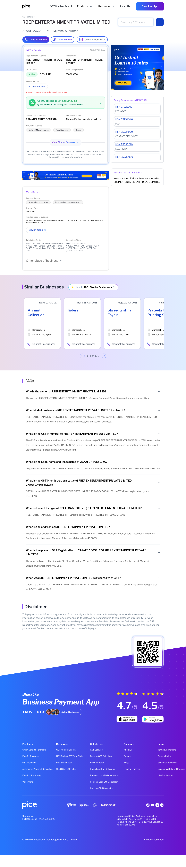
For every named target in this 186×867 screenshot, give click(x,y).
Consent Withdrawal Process (161, 769)
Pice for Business (25, 756)
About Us (127, 749)
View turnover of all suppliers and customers (46, 92)
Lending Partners (127, 769)
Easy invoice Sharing (25, 775)
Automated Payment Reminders (25, 769)
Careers (127, 756)
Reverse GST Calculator (93, 756)
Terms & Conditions (161, 749)
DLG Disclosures (161, 775)
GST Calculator (93, 749)
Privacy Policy (161, 756)
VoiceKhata (25, 782)
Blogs (126, 762)
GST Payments (25, 762)
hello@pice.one (29, 819)
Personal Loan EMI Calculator (93, 782)
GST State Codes (59, 762)
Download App (150, 6)
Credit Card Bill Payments (25, 749)
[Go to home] (36, 6)
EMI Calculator (93, 762)
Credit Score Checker (59, 769)
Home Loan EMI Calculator (93, 769)
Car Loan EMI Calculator (93, 788)
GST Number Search (59, 749)
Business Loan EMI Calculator (93, 775)
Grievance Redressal (161, 762)
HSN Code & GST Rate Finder (59, 756)
